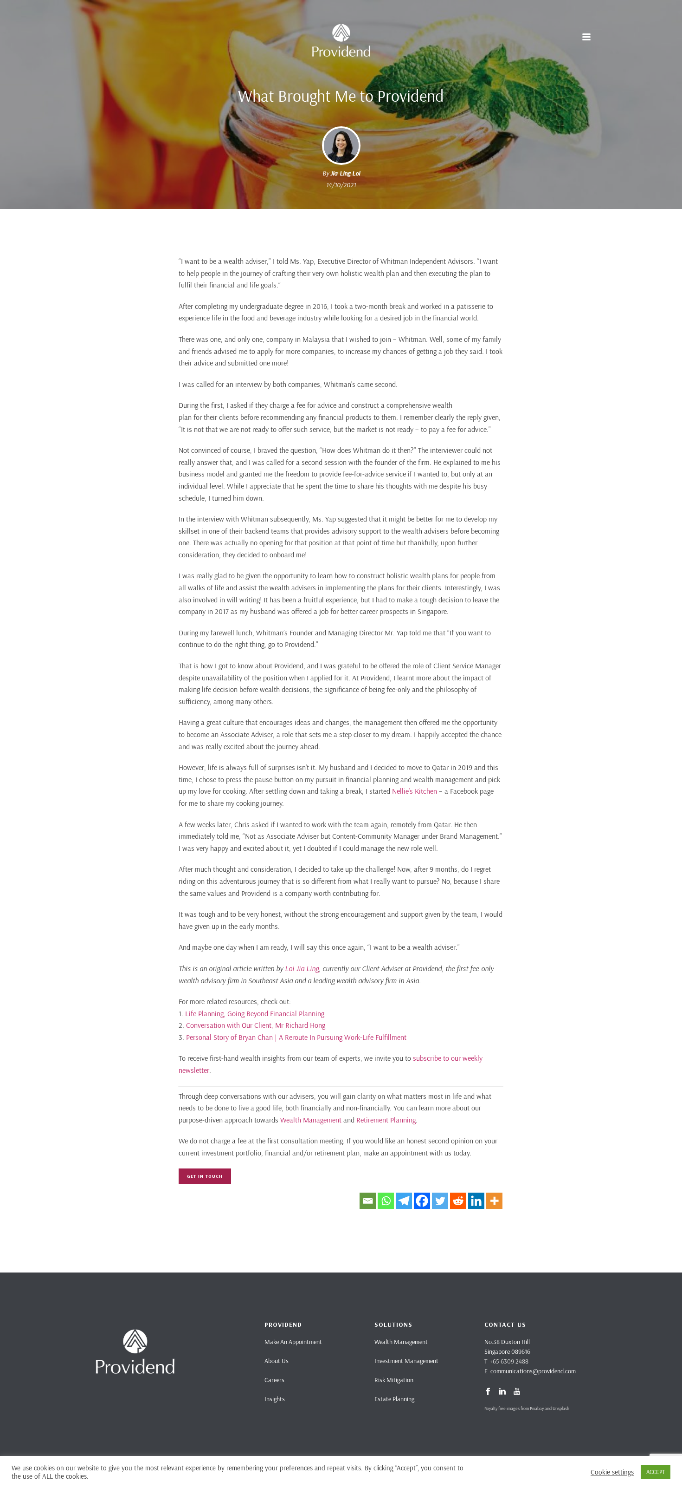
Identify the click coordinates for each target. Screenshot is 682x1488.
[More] (494, 1201)
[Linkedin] (476, 1201)
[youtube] (517, 1392)
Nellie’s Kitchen (414, 791)
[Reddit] (458, 1201)
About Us (276, 1361)
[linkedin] (502, 1392)
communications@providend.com (533, 1371)
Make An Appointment (293, 1342)
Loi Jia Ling (302, 968)
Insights (274, 1399)
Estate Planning (394, 1399)
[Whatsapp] (386, 1201)
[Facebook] (422, 1201)
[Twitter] (440, 1201)
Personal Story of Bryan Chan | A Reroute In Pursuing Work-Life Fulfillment (296, 1037)
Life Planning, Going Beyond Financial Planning (254, 1013)
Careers (274, 1380)
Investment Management (406, 1361)
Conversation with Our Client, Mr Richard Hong (255, 1025)
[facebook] (488, 1392)
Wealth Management (310, 1119)
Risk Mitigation (393, 1380)
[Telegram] (404, 1201)
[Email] (368, 1201)
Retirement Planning (386, 1119)
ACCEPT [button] (655, 1471)
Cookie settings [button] (612, 1472)
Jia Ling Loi (345, 173)
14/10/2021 (341, 185)
